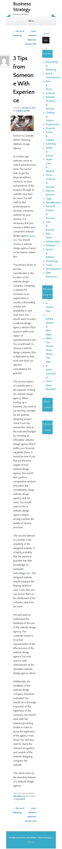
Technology (52, 261)
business (50, 93)
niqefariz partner (23, 111)
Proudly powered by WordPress (22, 838)
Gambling (51, 143)
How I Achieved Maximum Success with (30, 39)
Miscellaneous (19, 796)
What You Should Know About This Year (49, 350)
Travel (49, 265)
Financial (50, 128)
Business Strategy (22, 6)
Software (50, 245)
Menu (31, 21)
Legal (48, 198)
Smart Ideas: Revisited (50, 385)
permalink (20, 799)
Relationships (53, 241)
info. (28, 573)
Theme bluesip (44, 838)
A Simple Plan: (49, 307)
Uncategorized (53, 268)
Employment (52, 124)
